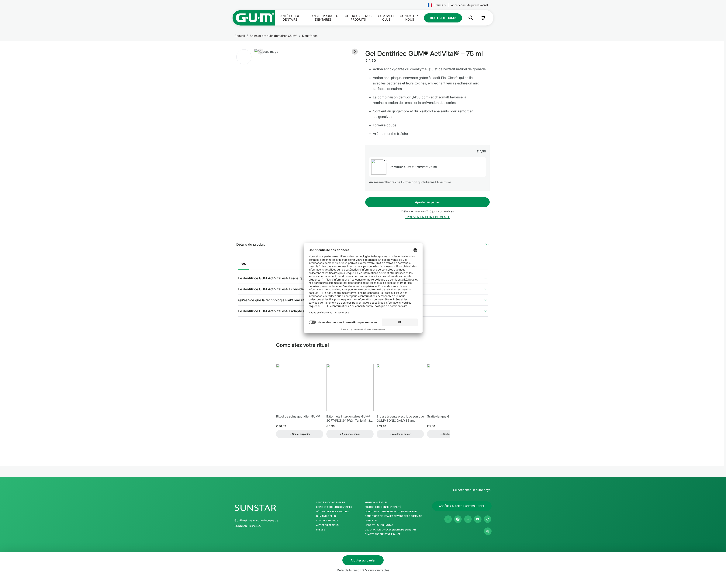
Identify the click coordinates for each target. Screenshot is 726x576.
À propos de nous (327, 525)
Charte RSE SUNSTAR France (382, 534)
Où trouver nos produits (358, 17)
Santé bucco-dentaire (290, 17)
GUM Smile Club (386, 17)
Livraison (371, 521)
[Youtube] (478, 519)
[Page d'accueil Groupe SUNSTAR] (267, 507)
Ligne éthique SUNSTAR (379, 525)
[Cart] (483, 18)
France (438, 5)
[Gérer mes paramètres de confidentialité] (488, 531)
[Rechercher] (467, 17)
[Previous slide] (261, 52)
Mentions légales (376, 502)
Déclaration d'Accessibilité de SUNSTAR (390, 530)
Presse (320, 530)
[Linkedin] (468, 519)
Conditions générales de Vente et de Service (393, 516)
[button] (243, 56)
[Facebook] (448, 519)
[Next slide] (355, 52)
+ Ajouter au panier (299, 434)
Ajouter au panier (427, 202)
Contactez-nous (409, 17)
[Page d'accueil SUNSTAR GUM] (254, 18)
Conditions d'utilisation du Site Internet (391, 511)
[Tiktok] (487, 519)
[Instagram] (458, 519)
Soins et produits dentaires (323, 17)
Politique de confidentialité (383, 507)
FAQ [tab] (243, 264)
